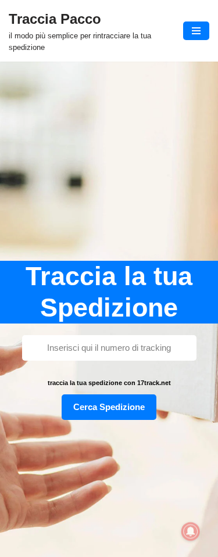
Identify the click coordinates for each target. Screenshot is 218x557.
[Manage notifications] (190, 531)
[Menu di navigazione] (196, 30)
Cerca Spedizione (109, 407)
